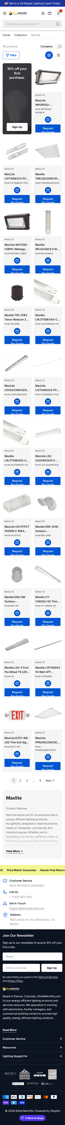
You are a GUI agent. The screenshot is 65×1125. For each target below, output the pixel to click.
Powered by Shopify (47, 1110)
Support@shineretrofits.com (26, 908)
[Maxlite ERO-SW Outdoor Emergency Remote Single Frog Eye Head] (17, 574)
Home (6, 35)
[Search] (58, 24)
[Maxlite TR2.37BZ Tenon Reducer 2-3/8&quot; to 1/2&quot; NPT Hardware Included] (17, 292)
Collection (20, 35)
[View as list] (58, 55)
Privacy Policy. (15, 980)
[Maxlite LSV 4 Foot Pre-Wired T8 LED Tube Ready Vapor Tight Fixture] (17, 645)
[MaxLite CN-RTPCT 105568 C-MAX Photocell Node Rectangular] (17, 504)
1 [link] (13, 780)
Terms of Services (48, 977)
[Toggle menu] (5, 13)
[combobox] (32, 24)
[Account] (43, 13)
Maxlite (40, 95)
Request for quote (48, 129)
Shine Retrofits (25, 1110)
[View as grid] (49, 55)
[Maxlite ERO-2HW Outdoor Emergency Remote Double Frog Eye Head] (48, 504)
